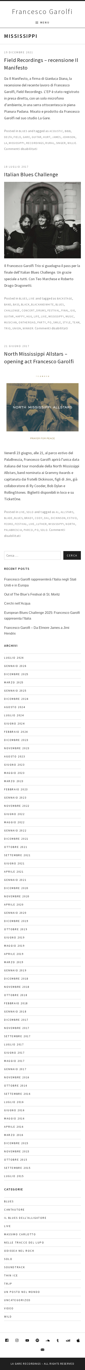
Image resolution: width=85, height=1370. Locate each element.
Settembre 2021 (17, 855)
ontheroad (27, 322)
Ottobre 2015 (15, 1159)
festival (53, 310)
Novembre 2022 (17, 806)
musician (10, 322)
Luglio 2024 (14, 715)
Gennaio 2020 (15, 913)
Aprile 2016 (14, 1127)
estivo (72, 518)
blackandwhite (42, 304)
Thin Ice (11, 1275)
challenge (12, 310)
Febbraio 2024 (16, 732)
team (76, 322)
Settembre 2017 (17, 1036)
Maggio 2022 (14, 822)
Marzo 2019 (14, 962)
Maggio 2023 (14, 773)
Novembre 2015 (17, 1151)
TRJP (8, 1283)
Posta (42, 1350)
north (70, 524)
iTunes (78, 1340)
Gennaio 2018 (15, 1011)
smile (57, 322)
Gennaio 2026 (15, 666)
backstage (64, 298)
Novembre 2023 (17, 748)
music (70, 316)
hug (29, 316)
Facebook (7, 1340)
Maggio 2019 (14, 945)
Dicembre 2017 (16, 1020)
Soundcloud (47, 1340)
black (25, 304)
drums (41, 310)
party (41, 322)
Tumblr (58, 1340)
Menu (45, 22)
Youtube (27, 1340)
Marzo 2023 (14, 781)
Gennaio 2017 (15, 1069)
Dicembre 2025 (16, 674)
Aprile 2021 (14, 871)
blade (8, 518)
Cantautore (14, 1209)
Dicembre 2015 (16, 1143)
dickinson (58, 518)
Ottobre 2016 (15, 1085)
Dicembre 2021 (16, 839)
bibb (68, 131)
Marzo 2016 (14, 1135)
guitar (37, 137)
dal (46, 518)
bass (16, 304)
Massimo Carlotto (20, 1234)
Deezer (68, 1340)
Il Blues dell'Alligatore (25, 1218)
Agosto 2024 (14, 707)
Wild (8, 1316)
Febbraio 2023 (16, 789)
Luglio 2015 (14, 1176)
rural (49, 143)
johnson (69, 137)
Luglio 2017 (14, 1044)
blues (59, 304)
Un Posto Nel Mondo (22, 1292)
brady (28, 518)
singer (61, 143)
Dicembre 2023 (16, 740)
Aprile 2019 (14, 954)
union (16, 328)
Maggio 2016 (14, 1118)
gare (26, 137)
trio (7, 328)
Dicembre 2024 (16, 699)
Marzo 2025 (14, 682)
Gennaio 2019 (15, 970)
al (57, 512)
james (56, 137)
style (67, 322)
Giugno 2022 (14, 814)
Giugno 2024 (14, 723)
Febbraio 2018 (16, 1003)
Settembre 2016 (17, 1094)
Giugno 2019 (14, 937)
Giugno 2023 (14, 764)
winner (28, 328)
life (36, 316)
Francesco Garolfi (42, 11)
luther (41, 524)
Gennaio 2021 (15, 880)
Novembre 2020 (17, 896)
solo (44, 530)
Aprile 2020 (14, 904)
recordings (35, 143)
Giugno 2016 (14, 1110)
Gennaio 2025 (15, 690)
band (7, 304)
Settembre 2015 (17, 1168)
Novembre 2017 (17, 1028)
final (65, 310)
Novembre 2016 (17, 1077)
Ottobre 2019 (15, 929)
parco (28, 530)
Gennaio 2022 (15, 830)
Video (9, 1308)
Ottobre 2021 (15, 847)
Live (32, 298)
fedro (8, 524)
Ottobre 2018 (15, 995)
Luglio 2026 (14, 657)
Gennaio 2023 (15, 797)
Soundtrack (14, 1267)
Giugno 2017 (14, 1052)
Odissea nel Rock (19, 1251)
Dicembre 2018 (16, 978)
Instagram (17, 1340)
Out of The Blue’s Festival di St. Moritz (32, 594)
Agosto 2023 (14, 756)
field (17, 137)
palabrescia (13, 530)
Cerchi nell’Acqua (17, 603)
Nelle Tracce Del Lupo (24, 1242)
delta (8, 137)
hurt (47, 137)
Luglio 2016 (14, 1102)
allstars (67, 512)
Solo (30, 512)
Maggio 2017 (14, 1061)
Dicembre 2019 (16, 921)
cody (38, 518)
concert (28, 310)
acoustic (56, 131)
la (5, 143)
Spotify (37, 1340)
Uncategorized (17, 1300)
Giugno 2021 (14, 863)
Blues (23, 131)
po (50, 322)
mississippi (16, 143)
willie (71, 143)
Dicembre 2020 (16, 888)
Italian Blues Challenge (31, 174)
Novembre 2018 (17, 987)
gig (72, 310)
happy (20, 316)
